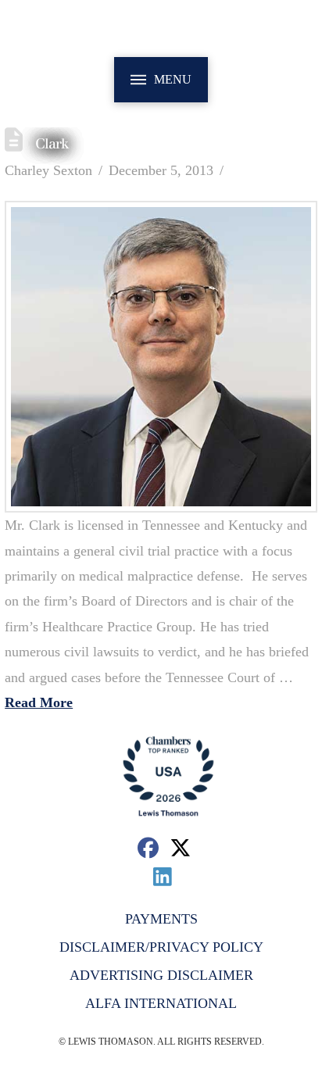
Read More (39, 702)
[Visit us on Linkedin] (162, 876)
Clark (52, 143)
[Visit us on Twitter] (180, 847)
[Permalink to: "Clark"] (161, 357)
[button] (160, 79)
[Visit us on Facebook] (148, 847)
